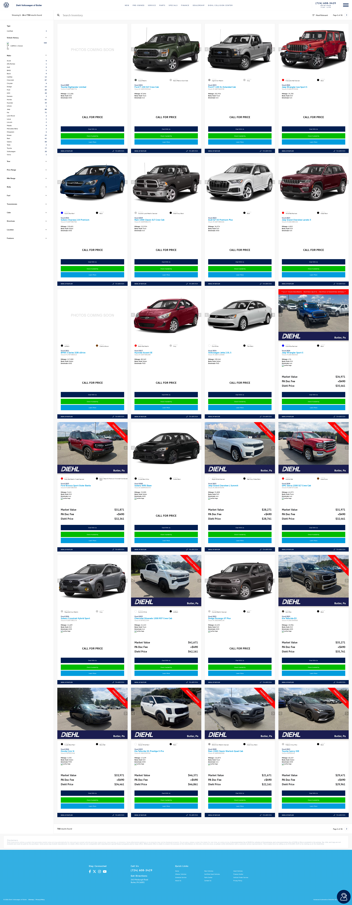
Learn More (92, 142)
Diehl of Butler (67, 151)
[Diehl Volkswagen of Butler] (6, 5)
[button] (199, 49)
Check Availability (92, 136)
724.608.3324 (119, 151)
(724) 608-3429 (326, 3)
